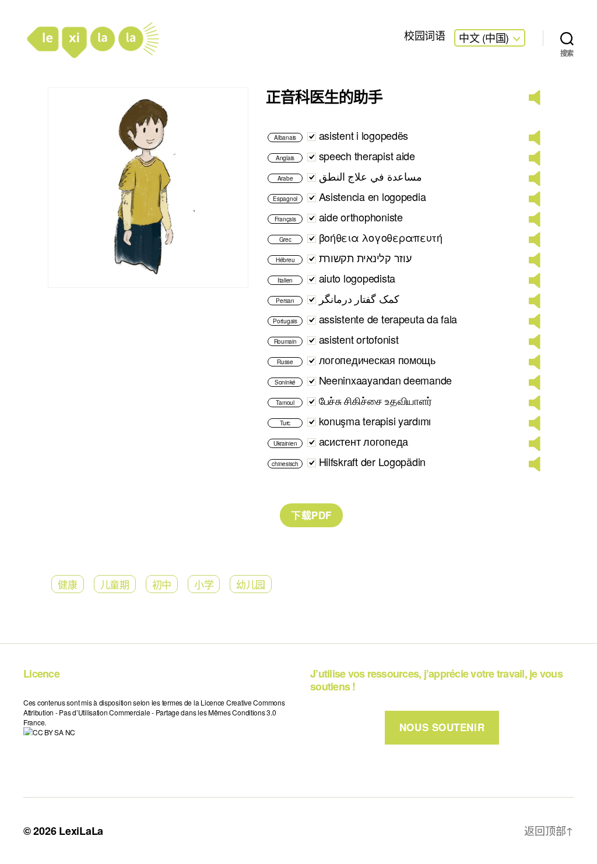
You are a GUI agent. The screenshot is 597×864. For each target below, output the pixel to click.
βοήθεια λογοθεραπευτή (381, 237)
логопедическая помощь (377, 359)
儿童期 (114, 584)
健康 (67, 584)
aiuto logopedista (357, 277)
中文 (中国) (484, 37)
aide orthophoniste (361, 216)
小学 (203, 584)
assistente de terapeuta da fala (388, 318)
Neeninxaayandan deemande (385, 379)
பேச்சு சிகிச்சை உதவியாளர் (375, 400)
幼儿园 (250, 584)
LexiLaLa (81, 830)
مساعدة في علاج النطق (370, 176)
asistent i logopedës (364, 135)
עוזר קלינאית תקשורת (365, 257)
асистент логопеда (363, 441)
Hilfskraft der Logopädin (372, 461)
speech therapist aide (367, 155)
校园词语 (424, 35)
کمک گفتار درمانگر (359, 298)
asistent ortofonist (359, 339)
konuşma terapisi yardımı (375, 420)
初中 (161, 584)
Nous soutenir (441, 727)
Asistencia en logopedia (372, 196)
